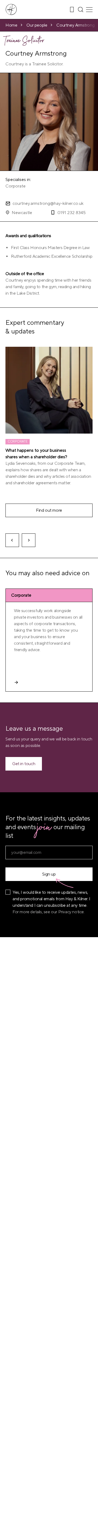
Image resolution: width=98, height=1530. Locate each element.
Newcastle (22, 212)
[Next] (28, 540)
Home (11, 25)
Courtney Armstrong (75, 25)
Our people (36, 25)
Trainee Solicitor (24, 42)
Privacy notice (71, 912)
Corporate (15, 186)
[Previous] (12, 540)
